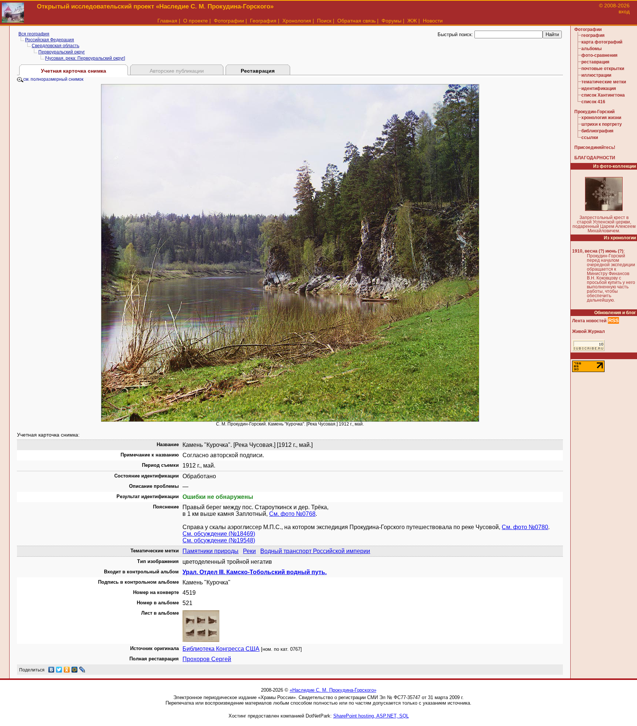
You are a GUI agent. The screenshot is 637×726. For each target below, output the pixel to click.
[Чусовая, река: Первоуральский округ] (85, 58)
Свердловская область (55, 46)
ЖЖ (412, 21)
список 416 (593, 102)
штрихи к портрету (601, 124)
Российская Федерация (49, 40)
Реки (249, 551)
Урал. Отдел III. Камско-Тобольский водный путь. (254, 572)
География (263, 21)
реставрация (595, 62)
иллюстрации (596, 75)
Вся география (33, 34)
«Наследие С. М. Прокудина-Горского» (333, 690)
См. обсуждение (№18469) (218, 534)
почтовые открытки (602, 68)
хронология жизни (601, 117)
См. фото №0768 (292, 514)
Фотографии (229, 21)
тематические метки (603, 82)
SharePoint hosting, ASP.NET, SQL (371, 716)
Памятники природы (210, 551)
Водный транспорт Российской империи (315, 551)
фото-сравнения (599, 55)
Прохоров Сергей (206, 659)
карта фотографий (601, 42)
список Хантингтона (603, 95)
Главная (167, 21)
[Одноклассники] (67, 669)
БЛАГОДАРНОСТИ (594, 158)
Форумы (391, 21)
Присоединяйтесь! (594, 147)
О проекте (195, 21)
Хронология (296, 21)
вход (624, 11)
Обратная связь (356, 21)
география (593, 35)
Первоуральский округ (61, 52)
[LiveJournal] (82, 669)
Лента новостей (589, 321)
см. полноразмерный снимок (53, 79)
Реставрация (258, 71)
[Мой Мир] (75, 669)
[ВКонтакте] (51, 669)
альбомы (591, 48)
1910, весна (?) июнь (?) (597, 251)
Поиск (324, 21)
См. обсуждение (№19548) (218, 540)
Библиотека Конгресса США (221, 649)
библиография (597, 131)
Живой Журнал (588, 331)
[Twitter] (59, 669)
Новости (433, 21)
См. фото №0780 (525, 527)
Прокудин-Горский (594, 112)
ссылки (589, 137)
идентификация (598, 88)
